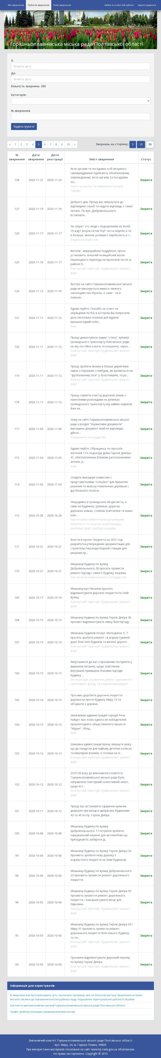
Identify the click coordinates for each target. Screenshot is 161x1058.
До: (13, 73)
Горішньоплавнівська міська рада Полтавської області (76, 43)
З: (12, 60)
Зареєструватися (147, 5)
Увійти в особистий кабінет (119, 5)
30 (150, 144)
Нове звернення (62, 5)
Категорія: (18, 95)
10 (68, 144)
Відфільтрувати (24, 126)
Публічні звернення (38, 5)
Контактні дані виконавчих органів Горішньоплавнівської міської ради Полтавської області (67, 1005)
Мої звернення (16, 5)
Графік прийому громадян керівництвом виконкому (42, 1011)
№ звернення (20, 111)
